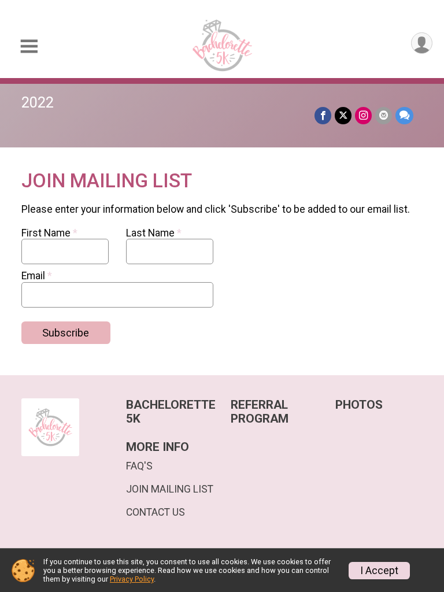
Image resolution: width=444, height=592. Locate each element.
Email (36, 276)
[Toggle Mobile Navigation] (28, 46)
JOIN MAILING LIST (169, 489)
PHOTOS (359, 405)
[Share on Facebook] (322, 115)
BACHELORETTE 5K (169, 412)
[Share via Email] (383, 115)
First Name (49, 233)
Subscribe (65, 333)
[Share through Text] (404, 115)
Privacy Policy (132, 579)
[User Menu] (421, 43)
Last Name (154, 233)
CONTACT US (155, 512)
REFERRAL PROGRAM (259, 412)
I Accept (379, 570)
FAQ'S (139, 466)
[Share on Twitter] (343, 115)
